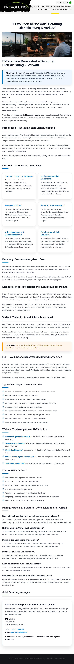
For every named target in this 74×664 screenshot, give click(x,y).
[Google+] (66, 2)
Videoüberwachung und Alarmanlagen (19, 457)
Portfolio (55, 9)
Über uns (47, 9)
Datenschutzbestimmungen (55, 658)
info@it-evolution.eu (19, 632)
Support (68, 9)
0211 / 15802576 (18, 629)
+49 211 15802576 (41, 6)
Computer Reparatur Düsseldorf (17, 437)
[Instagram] (63, 2)
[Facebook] (57, 2)
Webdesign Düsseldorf (14, 450)
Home (39, 9)
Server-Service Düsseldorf (15, 443)
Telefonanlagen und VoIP (14, 463)
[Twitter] (60, 2)
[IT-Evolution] (16, 5)
